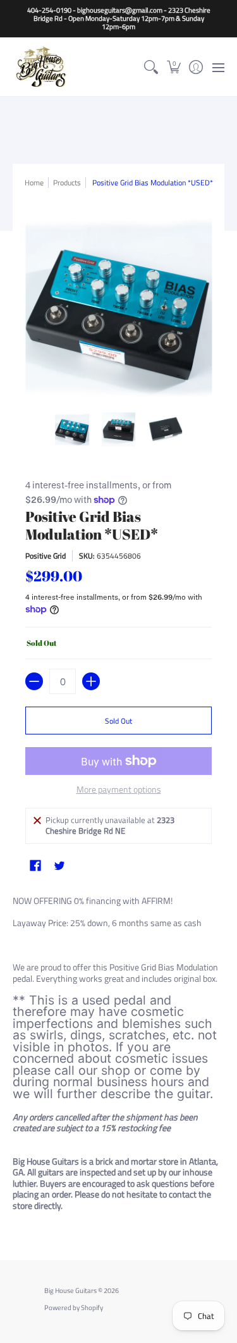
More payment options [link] (118, 789)
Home (34, 182)
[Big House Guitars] (41, 67)
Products (67, 182)
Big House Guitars (70, 1290)
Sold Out (118, 721)
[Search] (151, 67)
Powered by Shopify (73, 1308)
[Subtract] (34, 681)
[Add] (91, 681)
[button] (173, 67)
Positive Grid (45, 556)
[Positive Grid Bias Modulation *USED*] (72, 429)
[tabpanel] (118, 1055)
